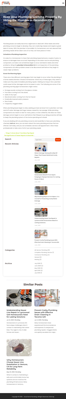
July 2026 (37, 263)
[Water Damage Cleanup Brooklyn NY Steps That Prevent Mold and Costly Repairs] (41, 147)
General (37, 257)
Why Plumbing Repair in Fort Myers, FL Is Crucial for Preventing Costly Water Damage (47, 199)
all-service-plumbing (41, 250)
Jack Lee (8, 24)
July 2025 (37, 273)
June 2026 (38, 266)
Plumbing (24, 24)
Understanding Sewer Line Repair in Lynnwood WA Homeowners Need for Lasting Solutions (46, 220)
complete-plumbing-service (43, 252)
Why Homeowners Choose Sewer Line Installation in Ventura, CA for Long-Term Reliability (17, 364)
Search (58, 140)
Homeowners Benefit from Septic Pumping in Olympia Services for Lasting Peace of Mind (47, 177)
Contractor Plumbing (41, 255)
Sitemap (51, 397)
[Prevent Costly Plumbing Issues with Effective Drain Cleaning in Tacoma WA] (41, 234)
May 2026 (37, 268)
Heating (37, 259)
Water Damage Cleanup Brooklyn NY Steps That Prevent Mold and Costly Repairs (46, 155)
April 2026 (37, 270)
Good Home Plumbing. (30, 397)
